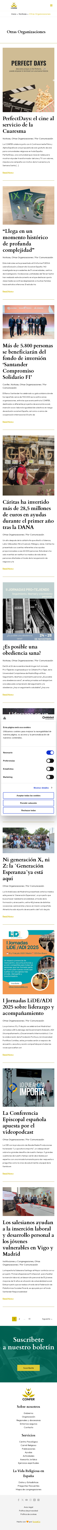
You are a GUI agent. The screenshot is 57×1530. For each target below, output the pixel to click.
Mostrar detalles (41, 788)
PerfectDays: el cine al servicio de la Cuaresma (28, 125)
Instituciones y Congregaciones (18, 1261)
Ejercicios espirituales (28, 1463)
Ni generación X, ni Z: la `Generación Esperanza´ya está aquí (26, 869)
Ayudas (28, 1452)
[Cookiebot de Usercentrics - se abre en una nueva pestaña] (42, 718)
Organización (28, 1416)
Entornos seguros (28, 1423)
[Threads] (34, 1500)
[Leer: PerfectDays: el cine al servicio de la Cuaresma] (28, 79)
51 (29, 1319)
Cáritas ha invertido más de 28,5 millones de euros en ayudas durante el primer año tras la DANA (28, 515)
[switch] (50, 761)
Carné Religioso (28, 1445)
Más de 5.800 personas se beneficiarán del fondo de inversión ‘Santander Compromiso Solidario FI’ (28, 361)
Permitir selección (28, 803)
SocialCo (36, 1521)
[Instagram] (30, 1500)
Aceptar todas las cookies (28, 795)
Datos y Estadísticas (28, 1482)
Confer (6, 384)
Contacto (28, 1427)
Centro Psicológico (28, 1441)
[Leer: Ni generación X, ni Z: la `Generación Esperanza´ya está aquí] (28, 840)
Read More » (8, 172)
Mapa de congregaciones (28, 1489)
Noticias (7, 138)
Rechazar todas (28, 810)
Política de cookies (29, 1514)
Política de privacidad (28, 1510)
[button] (28, 1368)
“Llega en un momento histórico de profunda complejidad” (25, 241)
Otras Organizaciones (22, 138)
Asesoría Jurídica (28, 1459)
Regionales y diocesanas (28, 1420)
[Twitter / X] (22, 1500)
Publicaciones (28, 1448)
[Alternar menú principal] (51, 5)
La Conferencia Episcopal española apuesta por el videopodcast (24, 1123)
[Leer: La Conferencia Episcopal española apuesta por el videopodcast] (28, 1087)
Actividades (28, 1455)
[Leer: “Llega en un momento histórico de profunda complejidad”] (28, 205)
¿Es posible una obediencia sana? (22, 650)
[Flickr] (38, 1500)
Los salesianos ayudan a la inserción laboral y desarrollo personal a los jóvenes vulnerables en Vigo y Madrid (28, 1238)
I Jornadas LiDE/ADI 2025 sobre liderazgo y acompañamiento (28, 1007)
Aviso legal (28, 1507)
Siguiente (47, 1319)
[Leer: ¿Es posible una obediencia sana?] (28, 611)
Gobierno (28, 1413)
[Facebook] (18, 1500)
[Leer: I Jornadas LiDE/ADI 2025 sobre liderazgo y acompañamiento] (28, 961)
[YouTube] (26, 1500)
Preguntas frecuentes (28, 1485)
